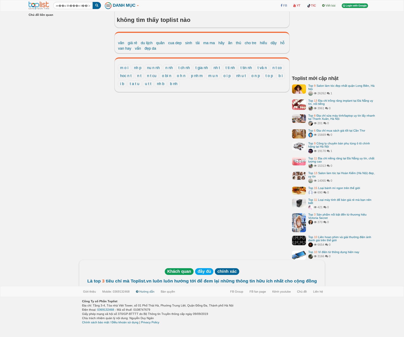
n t (139, 76)
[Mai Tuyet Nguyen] (310, 108)
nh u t (241, 76)
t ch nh (184, 68)
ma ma (209, 43)
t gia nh (201, 68)
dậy (274, 43)
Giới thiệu (89, 291)
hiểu (263, 43)
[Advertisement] (333, 42)
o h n (181, 76)
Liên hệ (318, 291)
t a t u (134, 84)
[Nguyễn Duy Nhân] (310, 123)
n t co (277, 68)
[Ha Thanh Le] (310, 256)
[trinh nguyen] (310, 93)
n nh (169, 68)
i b (122, 84)
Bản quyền (168, 291)
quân (160, 43)
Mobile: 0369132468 (116, 291)
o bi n (166, 76)
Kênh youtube (281, 291)
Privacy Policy (150, 322)
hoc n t (126, 76)
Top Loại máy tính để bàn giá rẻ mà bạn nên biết (339, 201)
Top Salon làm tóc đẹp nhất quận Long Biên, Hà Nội (341, 87)
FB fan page (258, 291)
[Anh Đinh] (310, 244)
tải (198, 43)
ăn (230, 43)
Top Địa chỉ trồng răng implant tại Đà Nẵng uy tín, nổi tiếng (340, 102)
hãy (221, 43)
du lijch (147, 43)
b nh (173, 84)
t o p (269, 76)
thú (238, 43)
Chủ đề (302, 291)
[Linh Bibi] (310, 192)
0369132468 (105, 309)
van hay (124, 48)
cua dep (175, 43)
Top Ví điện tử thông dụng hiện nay (333, 252)
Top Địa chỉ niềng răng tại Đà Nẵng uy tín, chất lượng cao (341, 160)
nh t (217, 68)
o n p (255, 76)
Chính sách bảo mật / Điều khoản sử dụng (110, 322)
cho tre (250, 43)
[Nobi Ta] (310, 134)
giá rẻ (132, 43)
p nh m (197, 76)
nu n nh (153, 68)
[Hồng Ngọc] (310, 222)
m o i (124, 68)
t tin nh (246, 68)
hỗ (282, 43)
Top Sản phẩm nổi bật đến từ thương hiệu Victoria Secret (337, 216)
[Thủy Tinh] (310, 207)
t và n (262, 68)
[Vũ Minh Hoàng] (310, 151)
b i (281, 76)
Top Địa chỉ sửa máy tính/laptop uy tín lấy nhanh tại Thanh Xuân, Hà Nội (341, 117)
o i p (227, 76)
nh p (137, 68)
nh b (160, 84)
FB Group (236, 291)
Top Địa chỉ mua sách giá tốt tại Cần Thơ (336, 130)
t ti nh (230, 68)
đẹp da (150, 48)
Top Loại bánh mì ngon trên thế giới (334, 188)
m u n (213, 76)
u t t (148, 84)
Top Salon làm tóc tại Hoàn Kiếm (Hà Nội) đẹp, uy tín (341, 174)
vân (121, 43)
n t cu (151, 76)
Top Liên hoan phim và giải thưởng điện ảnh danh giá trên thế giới (339, 238)
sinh (188, 43)
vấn (138, 48)
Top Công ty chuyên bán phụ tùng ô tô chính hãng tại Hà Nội (339, 145)
